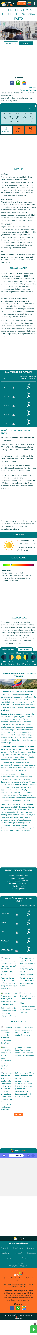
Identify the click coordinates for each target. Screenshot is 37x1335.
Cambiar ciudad (11, 43)
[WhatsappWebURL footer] (18, 1308)
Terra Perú (5, 1253)
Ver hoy (26, 43)
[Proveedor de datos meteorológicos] (18, 1317)
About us (22, 1286)
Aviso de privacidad (19, 1284)
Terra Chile (5, 1248)
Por (32, 87)
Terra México (31, 1248)
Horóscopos (31, 1253)
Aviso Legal (8, 1284)
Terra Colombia (18, 1248)
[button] (34, 3)
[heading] (18, 1114)
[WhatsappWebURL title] (18, 82)
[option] (6, 130)
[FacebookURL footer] (12, 1308)
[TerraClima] (29, 3)
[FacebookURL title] (12, 82)
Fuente (28, 90)
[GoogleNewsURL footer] (24, 1308)
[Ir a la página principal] (8, 3)
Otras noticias (27, 1257)
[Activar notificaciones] (24, 1329)
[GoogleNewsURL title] (24, 82)
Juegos (9, 1257)
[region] (18, 61)
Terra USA (18, 1253)
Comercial (13, 1266)
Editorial (24, 1266)
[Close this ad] (35, 1324)
